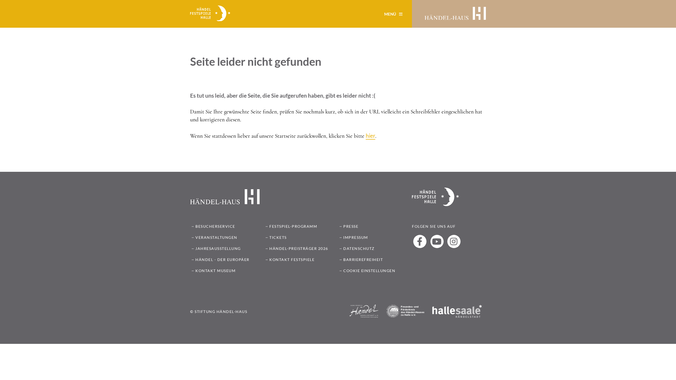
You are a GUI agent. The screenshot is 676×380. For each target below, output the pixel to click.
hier (370, 135)
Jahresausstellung (218, 248)
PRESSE (350, 226)
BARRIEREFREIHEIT (363, 259)
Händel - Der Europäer (222, 259)
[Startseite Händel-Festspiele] (210, 14)
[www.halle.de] (457, 320)
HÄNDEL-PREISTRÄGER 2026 (298, 248)
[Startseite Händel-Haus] (455, 14)
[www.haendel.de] (364, 320)
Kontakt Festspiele (291, 259)
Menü (390, 14)
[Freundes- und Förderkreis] (405, 320)
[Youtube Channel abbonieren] (437, 241)
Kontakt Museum (215, 270)
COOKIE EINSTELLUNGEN (369, 270)
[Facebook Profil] (419, 241)
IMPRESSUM (355, 237)
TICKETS (278, 237)
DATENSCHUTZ (359, 248)
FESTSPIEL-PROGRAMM (293, 226)
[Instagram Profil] (454, 241)
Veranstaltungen (216, 237)
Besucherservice (215, 226)
